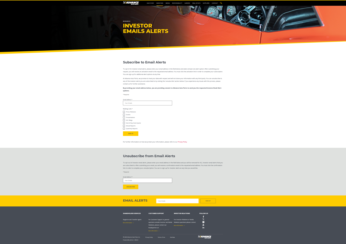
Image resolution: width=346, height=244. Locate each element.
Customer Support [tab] (156, 213)
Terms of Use (161, 237)
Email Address (127, 99)
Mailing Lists (127, 109)
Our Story (150, 3)
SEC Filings (129, 120)
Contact (215, 3)
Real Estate (196, 3)
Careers (187, 3)
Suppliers (206, 3)
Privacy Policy (182, 142)
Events (128, 114)
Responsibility (177, 3)
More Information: (127, 222)
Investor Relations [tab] (182, 213)
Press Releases (131, 112)
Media (168, 3)
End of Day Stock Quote (133, 123)
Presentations (130, 117)
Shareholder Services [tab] (132, 213)
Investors (159, 3)
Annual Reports (131, 126)
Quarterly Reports (131, 128)
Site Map (172, 237)
